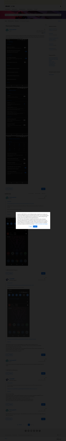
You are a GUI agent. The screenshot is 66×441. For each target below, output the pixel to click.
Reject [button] (31, 226)
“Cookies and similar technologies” (41, 224)
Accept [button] (35, 226)
